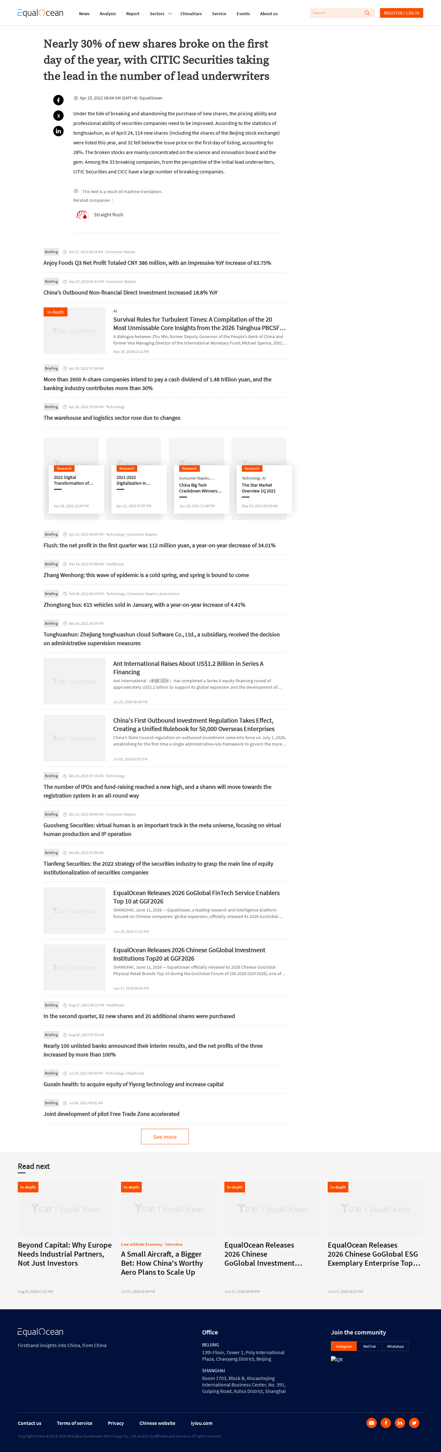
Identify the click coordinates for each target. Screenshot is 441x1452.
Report (132, 13)
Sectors (157, 13)
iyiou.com (201, 1423)
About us (269, 13)
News (84, 13)
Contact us (29, 1423)
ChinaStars (191, 13)
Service (219, 13)
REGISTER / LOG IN (401, 13)
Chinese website (157, 1423)
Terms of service (74, 1423)
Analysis (108, 13)
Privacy (116, 1423)
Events (243, 13)
